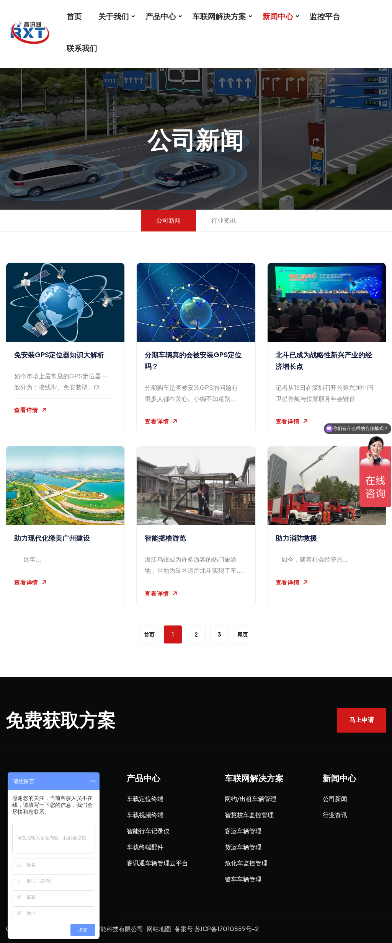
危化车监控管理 (246, 863)
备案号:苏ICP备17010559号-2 (217, 929)
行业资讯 (335, 815)
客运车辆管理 (243, 831)
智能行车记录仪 (148, 831)
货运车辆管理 (243, 847)
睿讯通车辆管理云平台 (157, 863)
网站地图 (159, 929)
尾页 (242, 634)
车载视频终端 (145, 815)
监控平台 (325, 16)
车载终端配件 (145, 847)
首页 (74, 16)
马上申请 (362, 720)
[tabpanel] (196, 454)
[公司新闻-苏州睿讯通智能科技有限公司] (36, 31)
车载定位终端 (145, 799)
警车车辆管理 (243, 879)
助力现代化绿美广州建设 (52, 537)
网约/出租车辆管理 (250, 799)
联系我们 (82, 47)
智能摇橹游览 (165, 537)
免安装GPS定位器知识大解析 (59, 354)
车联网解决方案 (219, 16)
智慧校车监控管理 (249, 815)
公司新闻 (335, 799)
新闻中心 (278, 16)
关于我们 (113, 16)
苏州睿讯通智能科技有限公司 (103, 929)
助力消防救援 (296, 537)
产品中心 (160, 16)
